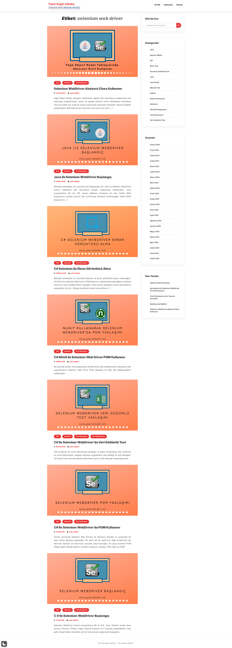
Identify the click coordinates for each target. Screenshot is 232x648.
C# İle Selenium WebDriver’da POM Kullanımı (87, 527)
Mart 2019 (154, 242)
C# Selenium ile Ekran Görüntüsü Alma (82, 268)
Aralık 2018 (154, 258)
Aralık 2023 (155, 155)
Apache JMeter (156, 55)
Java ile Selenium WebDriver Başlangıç (83, 177)
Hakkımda (168, 5)
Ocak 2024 (154, 150)
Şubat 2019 (154, 248)
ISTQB (157, 5)
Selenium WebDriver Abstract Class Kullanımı (88, 88)
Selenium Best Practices (160, 283)
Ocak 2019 (154, 253)
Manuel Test (155, 88)
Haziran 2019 (155, 226)
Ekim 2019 (154, 210)
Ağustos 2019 (155, 221)
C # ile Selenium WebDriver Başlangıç (81, 616)
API (151, 61)
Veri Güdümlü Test (98, 436)
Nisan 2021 (154, 166)
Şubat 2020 (155, 188)
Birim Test (154, 66)
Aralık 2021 (154, 161)
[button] (4, 644)
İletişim (179, 5)
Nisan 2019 (154, 237)
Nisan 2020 (155, 177)
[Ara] (178, 25)
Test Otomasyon (81, 83)
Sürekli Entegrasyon (158, 109)
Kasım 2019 (155, 204)
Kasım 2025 (155, 145)
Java (57, 83)
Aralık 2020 (155, 172)
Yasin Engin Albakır (61, 4)
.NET (57, 263)
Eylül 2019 (154, 215)
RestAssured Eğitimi (158, 304)
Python (153, 93)
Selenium (67, 83)
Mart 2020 (154, 183)
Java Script (154, 82)
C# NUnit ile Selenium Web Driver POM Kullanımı (89, 357)
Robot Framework (157, 99)
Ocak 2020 (154, 193)
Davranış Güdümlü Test (159, 71)
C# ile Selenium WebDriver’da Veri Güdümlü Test (90, 442)
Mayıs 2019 (154, 231)
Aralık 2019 (154, 199)
